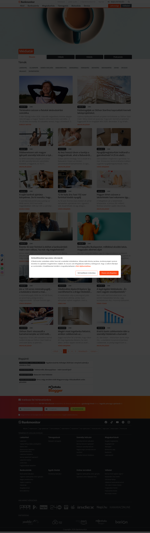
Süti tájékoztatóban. (83, 266)
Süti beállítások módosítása (87, 273)
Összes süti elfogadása (109, 273)
